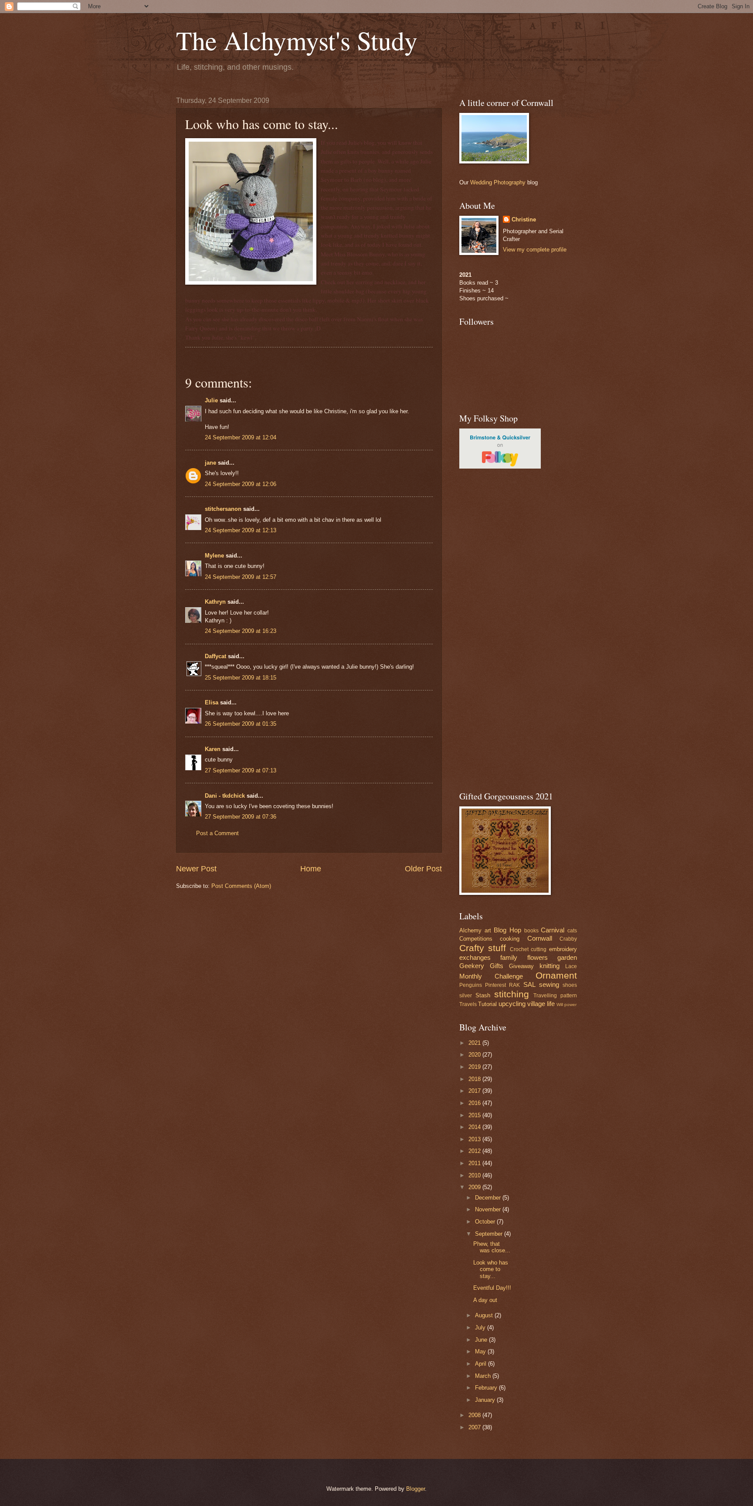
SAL (529, 984)
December (488, 1197)
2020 (475, 1054)
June (482, 1339)
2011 (475, 1163)
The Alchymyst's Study (296, 40)
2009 (475, 1187)
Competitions (475, 938)
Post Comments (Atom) (241, 886)
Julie (211, 400)
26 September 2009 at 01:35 (240, 724)
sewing (549, 984)
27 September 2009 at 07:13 (240, 770)
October (486, 1221)
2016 (475, 1103)
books (531, 930)
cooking (509, 938)
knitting (549, 965)
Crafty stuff (482, 948)
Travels (468, 1004)
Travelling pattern (555, 995)
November (488, 1209)
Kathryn (215, 601)
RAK (514, 985)
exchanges (475, 957)
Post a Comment (217, 833)
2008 (475, 1415)
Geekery (471, 965)
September (489, 1234)
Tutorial (487, 1004)
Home (310, 868)
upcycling (512, 1003)
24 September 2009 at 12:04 (240, 437)
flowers (537, 957)
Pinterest (495, 985)
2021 (475, 1043)
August (485, 1315)
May (481, 1351)
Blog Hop (507, 930)
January (486, 1400)
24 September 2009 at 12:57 (240, 577)
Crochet (519, 949)
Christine (524, 219)
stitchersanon (223, 509)
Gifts (496, 965)
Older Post (423, 868)
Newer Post (196, 868)
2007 (475, 1427)
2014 (475, 1127)
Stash (482, 995)
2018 (475, 1079)
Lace (571, 966)
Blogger (415, 1489)
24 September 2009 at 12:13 (240, 530)
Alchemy (470, 930)
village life (541, 1003)
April (481, 1363)
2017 (475, 1091)
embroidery (563, 949)
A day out (485, 1300)
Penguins (470, 985)
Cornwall (539, 938)
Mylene (214, 555)
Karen (212, 749)
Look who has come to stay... (490, 1269)
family (508, 957)
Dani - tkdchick (225, 795)
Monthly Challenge (491, 976)
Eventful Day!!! (492, 1288)
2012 (475, 1151)
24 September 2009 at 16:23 (240, 631)
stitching (511, 994)
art (488, 930)
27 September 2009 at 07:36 (240, 816)
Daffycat (215, 656)
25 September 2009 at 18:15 (240, 677)
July (481, 1327)
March (483, 1376)
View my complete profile (534, 249)
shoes (570, 985)
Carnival (552, 930)
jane (210, 462)
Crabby (568, 939)
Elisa (211, 702)
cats (572, 930)
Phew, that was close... (491, 1247)
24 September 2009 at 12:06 (240, 484)
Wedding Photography (498, 182)
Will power (566, 1004)
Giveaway (521, 966)
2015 (475, 1115)
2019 (475, 1067)
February (487, 1387)
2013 (475, 1139)
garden (567, 957)
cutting (538, 949)
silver (465, 995)
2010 (475, 1175)
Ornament (556, 975)
